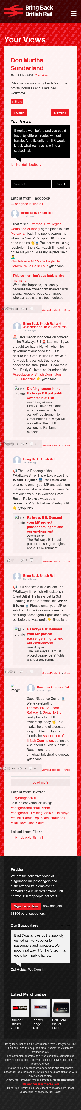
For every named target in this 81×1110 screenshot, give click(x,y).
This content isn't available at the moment (38, 277)
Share (67, 310)
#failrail (41, 822)
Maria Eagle (46, 261)
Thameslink (35, 707)
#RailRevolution (23, 822)
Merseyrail (18, 233)
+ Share (17, 101)
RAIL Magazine (24, 379)
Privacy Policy (30, 1080)
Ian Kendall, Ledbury (26, 164)
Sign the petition (26, 906)
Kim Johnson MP (23, 261)
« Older (19, 113)
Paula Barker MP (35, 266)
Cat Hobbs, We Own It (27, 969)
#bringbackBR (21, 812)
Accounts (12, 1080)
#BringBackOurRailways (51, 812)
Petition (18, 869)
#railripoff (58, 817)
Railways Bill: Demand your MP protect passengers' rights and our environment (45, 524)
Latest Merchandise (29, 995)
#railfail (16, 817)
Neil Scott (55, 1092)
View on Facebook (51, 310)
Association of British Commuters (37, 374)
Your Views (25, 39)
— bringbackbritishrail (27, 203)
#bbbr (46, 807)
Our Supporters (24, 926)
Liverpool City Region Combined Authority (36, 226)
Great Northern (53, 712)
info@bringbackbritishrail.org (41, 1084)
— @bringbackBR (24, 797)
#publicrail (42, 817)
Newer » (60, 113)
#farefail (28, 817)
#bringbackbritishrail (26, 807)
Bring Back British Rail (29, 11)
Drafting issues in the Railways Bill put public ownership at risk (45, 393)
